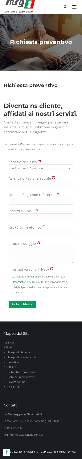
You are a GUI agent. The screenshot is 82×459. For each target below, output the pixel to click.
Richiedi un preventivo (21, 377)
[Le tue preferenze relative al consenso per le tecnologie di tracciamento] (6, 452)
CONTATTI (10, 367)
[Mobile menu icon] (74, 7)
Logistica (13, 362)
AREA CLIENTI (12, 387)
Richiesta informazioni (21, 372)
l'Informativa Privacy (23, 282)
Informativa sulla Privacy (31, 269)
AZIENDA (9, 342)
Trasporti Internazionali (22, 357)
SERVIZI (8, 347)
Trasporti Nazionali (19, 352)
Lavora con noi (17, 382)
